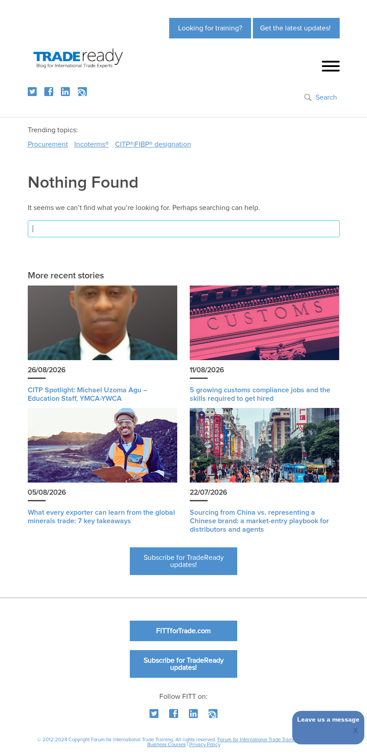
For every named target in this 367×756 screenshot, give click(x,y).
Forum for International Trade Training (258, 739)
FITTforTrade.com (183, 630)
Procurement (48, 144)
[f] (48, 91)
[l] (65, 91)
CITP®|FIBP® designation (153, 144)
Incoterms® (91, 144)
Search (326, 97)
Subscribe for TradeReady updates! (184, 561)
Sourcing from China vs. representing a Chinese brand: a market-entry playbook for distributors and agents (259, 521)
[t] (32, 91)
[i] (82, 91)
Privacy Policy (204, 744)
